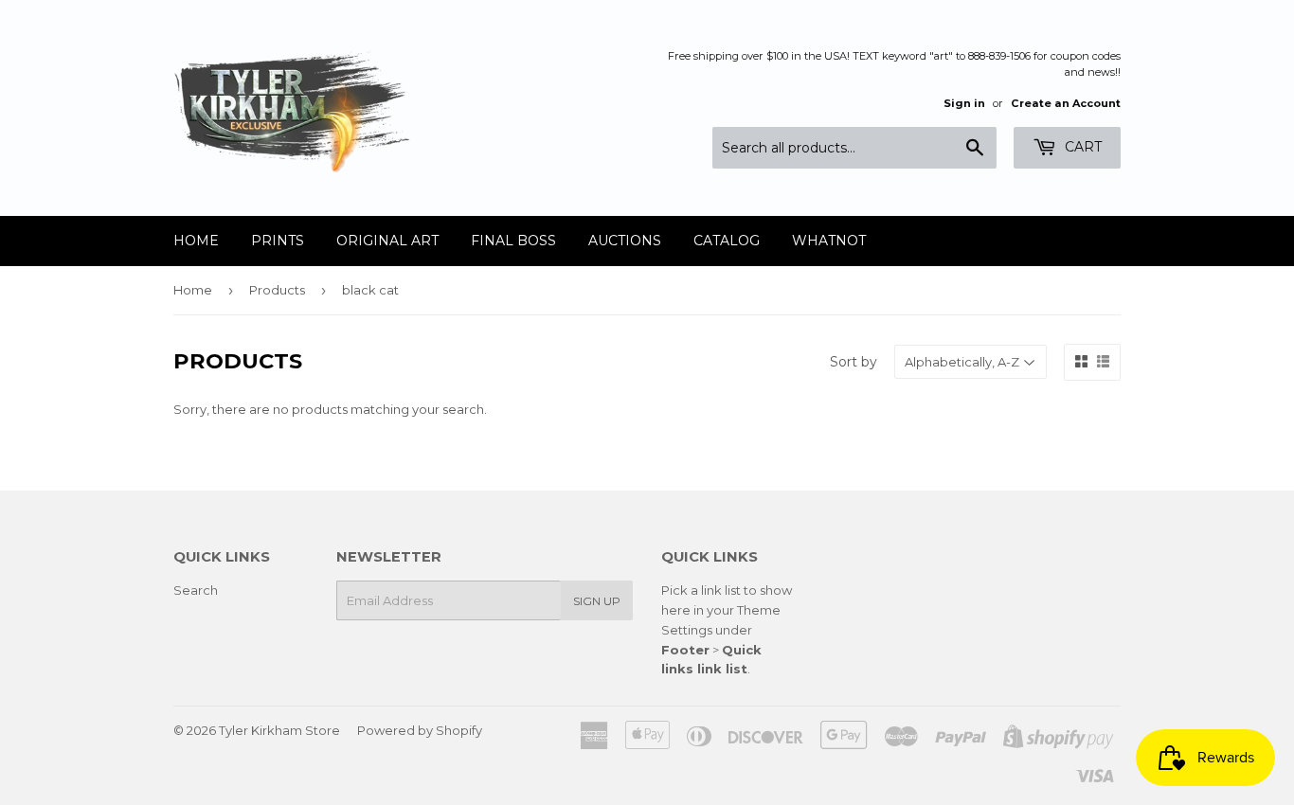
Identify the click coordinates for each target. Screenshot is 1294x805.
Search (195, 590)
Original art (387, 240)
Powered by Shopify (419, 730)
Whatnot (829, 240)
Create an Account (1066, 103)
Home (196, 240)
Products (277, 289)
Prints (277, 240)
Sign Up (596, 601)
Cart (1081, 146)
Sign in (964, 103)
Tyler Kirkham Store (279, 730)
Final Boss (513, 240)
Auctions (624, 240)
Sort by (853, 361)
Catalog (726, 240)
